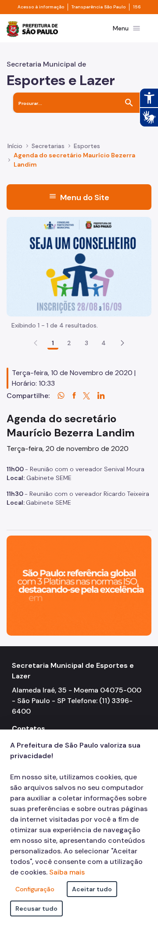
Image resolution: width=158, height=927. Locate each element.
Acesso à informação (41, 7)
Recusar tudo (36, 908)
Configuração (34, 889)
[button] (122, 343)
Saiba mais (67, 872)
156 (137, 7)
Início (14, 146)
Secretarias (48, 146)
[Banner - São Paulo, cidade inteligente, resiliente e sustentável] (79, 585)
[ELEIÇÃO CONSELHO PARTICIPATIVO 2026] (79, 266)
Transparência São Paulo (99, 7)
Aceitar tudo (92, 889)
